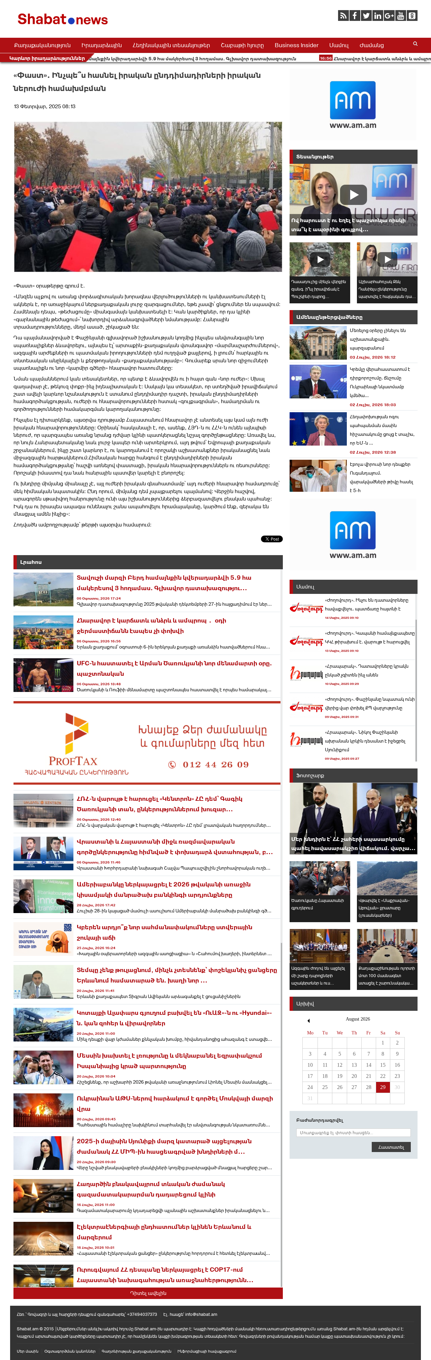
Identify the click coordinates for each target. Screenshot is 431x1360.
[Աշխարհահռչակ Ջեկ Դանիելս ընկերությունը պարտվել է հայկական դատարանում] (387, 259)
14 (368, 1065)
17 (310, 1076)
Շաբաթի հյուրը (242, 45)
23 (397, 1076)
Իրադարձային (101, 45)
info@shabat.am (201, 1314)
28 (368, 1087)
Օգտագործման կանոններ (70, 1351)
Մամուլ (339, 45)
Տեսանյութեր (315, 156)
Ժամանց (372, 45)
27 (354, 1087)
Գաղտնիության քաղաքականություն (136, 1351)
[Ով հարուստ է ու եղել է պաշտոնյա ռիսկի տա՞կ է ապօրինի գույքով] (354, 200)
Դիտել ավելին (148, 1293)
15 (383, 1065)
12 (339, 1065)
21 (368, 1076)
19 (339, 1076)
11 (325, 1065)
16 (397, 1065)
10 (310, 1065)
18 (325, 1076)
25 (325, 1087)
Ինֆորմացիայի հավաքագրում (206, 1351)
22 (383, 1076)
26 (339, 1087)
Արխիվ (305, 1003)
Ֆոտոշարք (310, 775)
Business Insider (297, 45)
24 (310, 1087)
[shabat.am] (63, 25)
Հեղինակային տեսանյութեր (171, 45)
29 (383, 1087)
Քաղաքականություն (42, 45)
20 (354, 1076)
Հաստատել (391, 1147)
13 (354, 1065)
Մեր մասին (27, 1351)
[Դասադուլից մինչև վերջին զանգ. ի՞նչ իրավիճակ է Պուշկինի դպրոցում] (320, 259)
